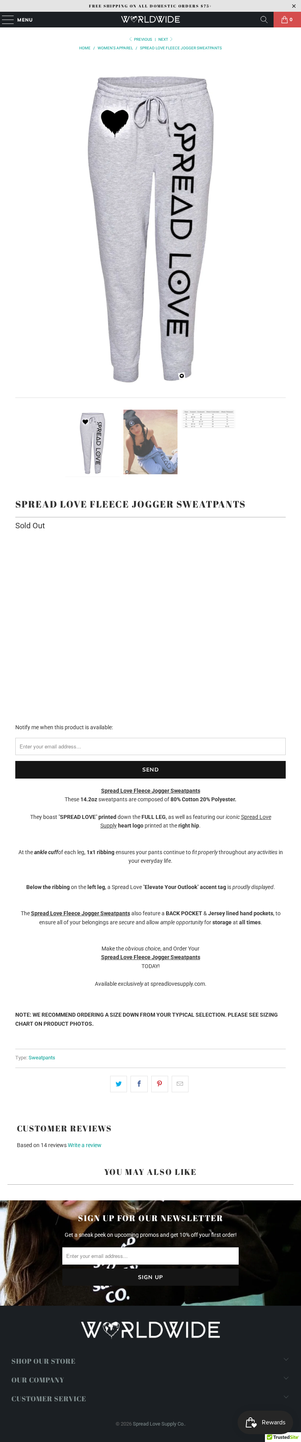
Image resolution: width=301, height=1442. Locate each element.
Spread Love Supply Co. (159, 1424)
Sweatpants (42, 1058)
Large (132, 559)
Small (73, 559)
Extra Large (168, 559)
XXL (200, 559)
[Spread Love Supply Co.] (150, 19)
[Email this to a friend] (180, 1084)
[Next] (280, 229)
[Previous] (21, 229)
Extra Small (36, 559)
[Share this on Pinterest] (159, 1084)
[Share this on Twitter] (118, 1084)
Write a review (85, 1145)
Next (163, 39)
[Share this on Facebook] (139, 1084)
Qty (19, 615)
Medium (102, 559)
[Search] (264, 19)
